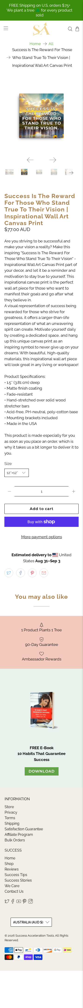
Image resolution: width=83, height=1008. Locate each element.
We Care (12, 886)
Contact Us (14, 891)
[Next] (52, 159)
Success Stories (18, 880)
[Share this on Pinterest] (32, 572)
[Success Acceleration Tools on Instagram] (30, 902)
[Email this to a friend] (43, 572)
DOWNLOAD (42, 771)
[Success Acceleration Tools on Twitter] (7, 902)
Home (35, 44)
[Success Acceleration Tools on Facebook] (12, 902)
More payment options (41, 537)
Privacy (11, 812)
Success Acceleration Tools (34, 935)
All (51, 44)
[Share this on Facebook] (20, 572)
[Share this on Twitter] (8, 572)
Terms (10, 818)
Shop (9, 863)
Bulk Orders (15, 840)
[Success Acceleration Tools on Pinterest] (24, 902)
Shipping (12, 823)
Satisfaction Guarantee (24, 829)
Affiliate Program (19, 834)
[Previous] (30, 159)
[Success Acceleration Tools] (41, 29)
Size (8, 463)
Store (9, 807)
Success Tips (16, 875)
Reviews (12, 869)
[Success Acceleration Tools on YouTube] (18, 902)
